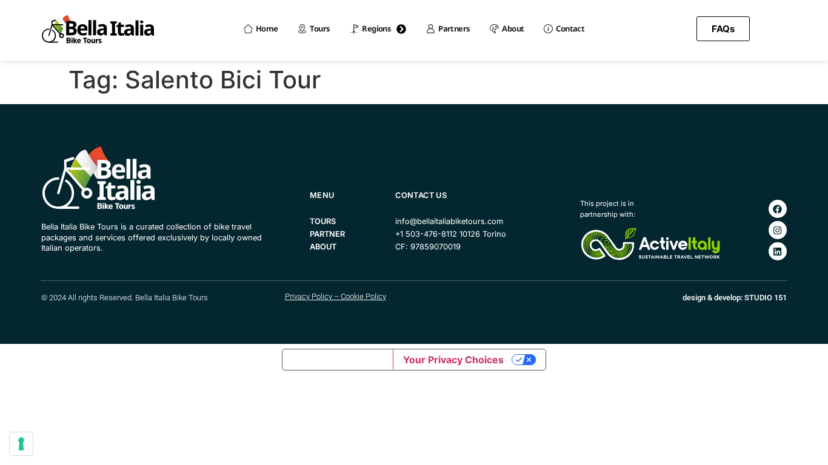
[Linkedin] (778, 251)
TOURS (323, 221)
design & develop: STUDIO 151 (735, 297)
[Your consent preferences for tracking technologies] (21, 443)
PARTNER (327, 234)
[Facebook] (778, 209)
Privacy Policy (308, 296)
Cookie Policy (363, 296)
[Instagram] (778, 230)
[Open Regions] (401, 29)
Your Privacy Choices (453, 360)
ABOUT (323, 246)
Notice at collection (337, 360)
